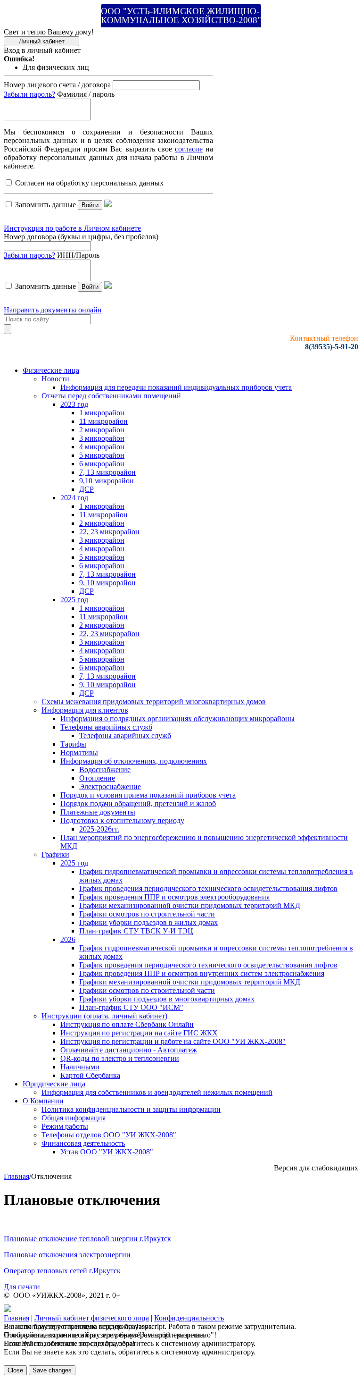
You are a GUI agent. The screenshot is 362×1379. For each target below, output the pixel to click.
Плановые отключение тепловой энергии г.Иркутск (87, 1239)
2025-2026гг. (99, 829)
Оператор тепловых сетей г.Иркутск (62, 1271)
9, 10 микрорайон (107, 583)
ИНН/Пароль (78, 255)
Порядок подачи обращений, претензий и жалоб (138, 803)
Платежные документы (97, 812)
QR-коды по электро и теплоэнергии (119, 1058)
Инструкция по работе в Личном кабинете (72, 228)
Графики (55, 854)
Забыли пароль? (29, 94)
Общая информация (73, 1118)
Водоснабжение (105, 769)
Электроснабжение (110, 786)
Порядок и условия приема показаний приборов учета (148, 795)
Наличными (79, 1067)
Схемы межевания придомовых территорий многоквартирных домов (153, 702)
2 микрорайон (101, 430)
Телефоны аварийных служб (106, 727)
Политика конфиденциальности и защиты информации (131, 1109)
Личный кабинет (42, 41)
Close (15, 1370)
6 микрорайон (101, 464)
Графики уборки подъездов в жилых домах (148, 922)
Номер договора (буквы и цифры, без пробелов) (81, 237)
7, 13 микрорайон (107, 472)
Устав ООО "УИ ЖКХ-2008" (106, 1152)
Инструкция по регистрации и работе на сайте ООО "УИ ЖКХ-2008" (173, 1041)
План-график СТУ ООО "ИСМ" (131, 1007)
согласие (189, 149)
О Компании (43, 1101)
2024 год (74, 498)
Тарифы (73, 744)
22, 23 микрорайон (109, 532)
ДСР (86, 489)
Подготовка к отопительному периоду (122, 820)
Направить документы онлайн (53, 310)
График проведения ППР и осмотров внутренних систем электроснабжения (201, 973)
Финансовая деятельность (83, 1143)
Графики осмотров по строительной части (147, 914)
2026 (67, 939)
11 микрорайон (103, 421)
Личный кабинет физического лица (91, 1318)
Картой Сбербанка (90, 1075)
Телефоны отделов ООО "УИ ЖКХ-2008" (108, 1135)
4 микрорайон (101, 447)
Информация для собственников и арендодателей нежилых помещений (156, 1092)
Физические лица (51, 370)
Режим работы (64, 1126)
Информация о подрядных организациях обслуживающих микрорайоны (177, 719)
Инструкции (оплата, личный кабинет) (104, 1016)
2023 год (74, 404)
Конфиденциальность (189, 1318)
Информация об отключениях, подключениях (133, 761)
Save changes (52, 1370)
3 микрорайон (101, 438)
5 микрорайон (101, 455)
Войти (90, 205)
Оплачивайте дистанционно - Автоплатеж (128, 1050)
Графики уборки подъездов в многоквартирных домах (167, 999)
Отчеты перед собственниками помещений (111, 396)
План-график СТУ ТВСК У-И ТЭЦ (136, 931)
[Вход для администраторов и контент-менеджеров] (7, 1309)
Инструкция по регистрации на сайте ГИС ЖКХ (139, 1033)
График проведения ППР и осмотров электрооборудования (174, 897)
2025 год (74, 600)
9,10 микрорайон (106, 481)
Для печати (22, 1287)
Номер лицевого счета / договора (57, 85)
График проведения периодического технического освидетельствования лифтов (208, 888)
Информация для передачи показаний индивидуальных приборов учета (176, 387)
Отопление (97, 778)
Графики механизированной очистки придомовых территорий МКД (189, 905)
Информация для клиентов (84, 710)
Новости (55, 379)
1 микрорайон (101, 413)
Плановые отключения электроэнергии (68, 1255)
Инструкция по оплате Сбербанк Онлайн (127, 1024)
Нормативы (79, 752)
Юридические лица (54, 1084)
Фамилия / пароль (86, 94)
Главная (16, 1176)
